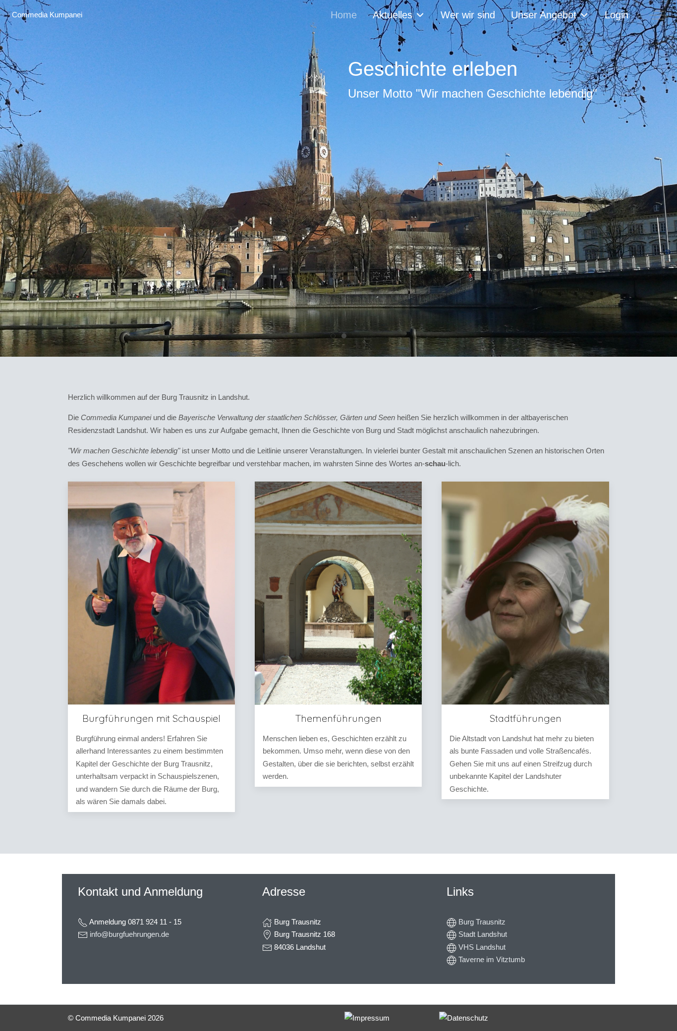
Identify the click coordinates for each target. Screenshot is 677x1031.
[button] (367, 1018)
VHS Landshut (482, 947)
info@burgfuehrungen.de (129, 934)
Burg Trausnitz (482, 922)
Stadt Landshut (482, 934)
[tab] (333, 335)
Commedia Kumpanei (47, 14)
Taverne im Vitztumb (491, 959)
